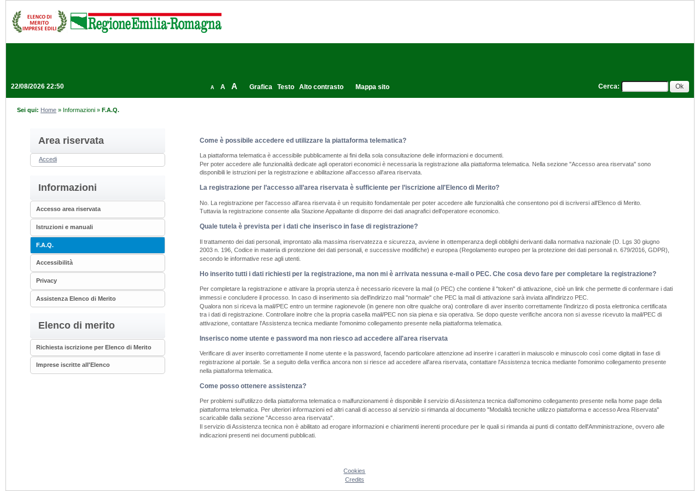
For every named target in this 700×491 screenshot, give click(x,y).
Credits (354, 479)
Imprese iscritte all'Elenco (73, 364)
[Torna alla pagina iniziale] (116, 21)
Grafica (260, 87)
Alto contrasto (321, 87)
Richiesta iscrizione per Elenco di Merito (93, 347)
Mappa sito (372, 87)
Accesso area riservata (68, 209)
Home (48, 110)
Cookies (354, 470)
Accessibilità (54, 262)
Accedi (48, 159)
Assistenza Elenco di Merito (76, 298)
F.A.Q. (45, 245)
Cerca (607, 86)
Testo (285, 87)
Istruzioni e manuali (64, 227)
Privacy (46, 280)
